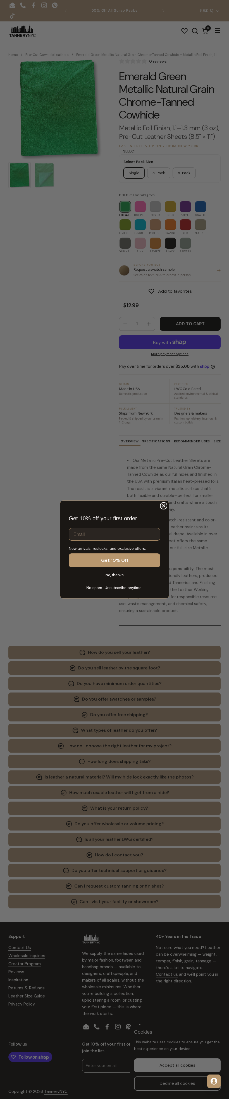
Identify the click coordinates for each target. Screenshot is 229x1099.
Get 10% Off (114, 560)
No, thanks (115, 575)
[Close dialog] (164, 506)
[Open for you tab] (214, 1081)
